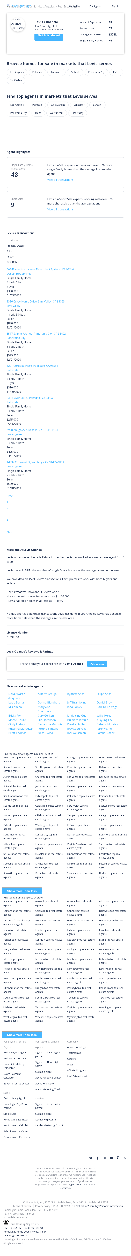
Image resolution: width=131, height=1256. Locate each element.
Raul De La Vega (107, 707)
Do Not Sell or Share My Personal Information (97, 1206)
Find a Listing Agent (14, 1098)
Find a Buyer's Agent (14, 1052)
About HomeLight (77, 1047)
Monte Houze (17, 720)
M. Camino (15, 707)
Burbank (75, 72)
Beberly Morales (107, 724)
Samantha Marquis (50, 724)
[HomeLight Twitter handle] (90, 1158)
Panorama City (96, 72)
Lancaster (56, 72)
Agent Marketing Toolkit (48, 1089)
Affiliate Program (76, 1070)
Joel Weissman (76, 733)
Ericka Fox (14, 715)
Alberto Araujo (47, 694)
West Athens (58, 104)
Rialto (116, 72)
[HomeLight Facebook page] (97, 1158)
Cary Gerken (46, 715)
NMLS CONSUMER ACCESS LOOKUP (23, 1228)
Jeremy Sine (104, 729)
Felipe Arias (104, 694)
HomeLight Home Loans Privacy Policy (24, 1231)
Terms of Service (22, 1206)
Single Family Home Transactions (22, 166)
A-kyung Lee (105, 720)
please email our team (82, 1184)
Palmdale (37, 72)
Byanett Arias (75, 694)
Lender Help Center (46, 1119)
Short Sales (17, 198)
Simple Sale (9, 1113)
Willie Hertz (104, 715)
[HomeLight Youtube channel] (111, 1158)
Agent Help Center (45, 1083)
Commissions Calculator (16, 1137)
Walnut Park (56, 112)
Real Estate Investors (79, 1076)
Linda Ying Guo (76, 715)
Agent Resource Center (48, 1077)
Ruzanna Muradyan (20, 729)
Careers (71, 1058)
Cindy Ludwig (16, 724)
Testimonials (74, 1052)
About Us (74, 6)
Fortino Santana (48, 729)
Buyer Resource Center (16, 1083)
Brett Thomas (17, 733)
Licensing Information (15, 1235)
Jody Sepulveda (76, 729)
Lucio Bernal (16, 702)
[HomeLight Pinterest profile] (118, 1157)
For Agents (95, 6)
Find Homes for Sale (14, 1058)
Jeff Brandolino (76, 702)
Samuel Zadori (106, 733)
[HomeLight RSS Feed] (125, 1158)
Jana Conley (74, 707)
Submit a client (43, 1071)
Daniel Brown (105, 702)
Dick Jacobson (47, 720)
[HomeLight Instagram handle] (104, 1158)
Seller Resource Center (15, 1131)
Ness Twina (45, 733)
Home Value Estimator (15, 1119)
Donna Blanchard (49, 702)
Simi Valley (16, 80)
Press (70, 1064)
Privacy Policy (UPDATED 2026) (52, 1206)
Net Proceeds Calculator (16, 1125)
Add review (97, 664)
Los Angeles (17, 72)
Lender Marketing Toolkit (49, 1125)
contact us (65, 1188)
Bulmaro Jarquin (77, 720)
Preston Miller (76, 724)
